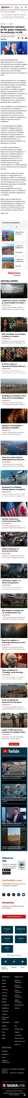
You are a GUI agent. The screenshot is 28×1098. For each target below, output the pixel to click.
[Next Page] (16, 227)
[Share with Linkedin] (26, 38)
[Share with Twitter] (22, 38)
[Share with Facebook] (18, 38)
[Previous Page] (11, 227)
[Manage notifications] (24, 1095)
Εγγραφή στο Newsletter (14, 916)
